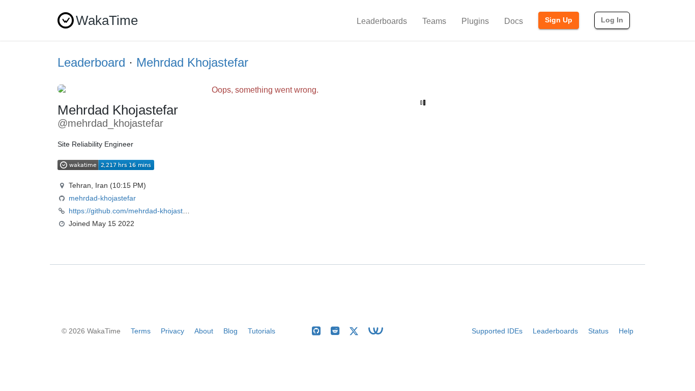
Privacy (172, 331)
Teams (434, 21)
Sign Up (558, 20)
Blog (230, 331)
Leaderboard (91, 62)
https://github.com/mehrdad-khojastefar (132, 211)
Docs (513, 21)
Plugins (475, 21)
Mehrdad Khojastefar (192, 62)
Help (626, 331)
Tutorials (261, 331)
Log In (612, 20)
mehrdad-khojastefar (102, 198)
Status (598, 331)
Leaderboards (382, 21)
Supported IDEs (497, 331)
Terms (141, 331)
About (203, 331)
